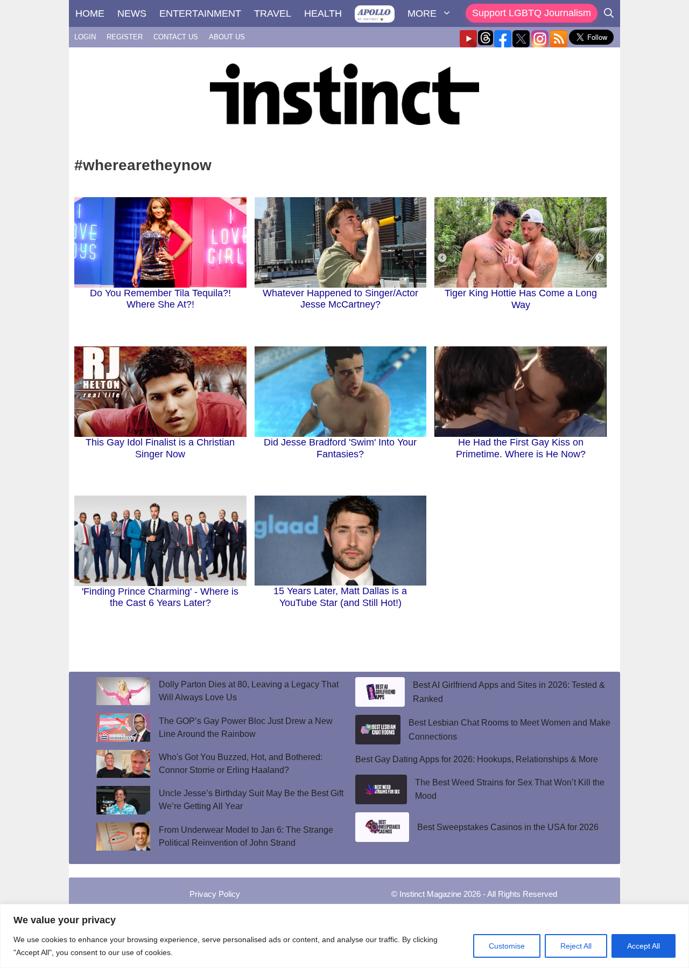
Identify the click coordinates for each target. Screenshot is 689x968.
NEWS (131, 13)
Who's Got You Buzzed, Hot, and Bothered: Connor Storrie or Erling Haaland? (240, 764)
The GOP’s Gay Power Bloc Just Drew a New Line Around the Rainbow (246, 727)
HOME (89, 13)
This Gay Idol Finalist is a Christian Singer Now (160, 448)
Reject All (576, 946)
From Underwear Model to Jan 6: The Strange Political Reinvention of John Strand (246, 836)
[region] (344, 936)
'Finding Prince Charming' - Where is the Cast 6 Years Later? (160, 597)
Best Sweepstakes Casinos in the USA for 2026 (508, 827)
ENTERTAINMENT (200, 13)
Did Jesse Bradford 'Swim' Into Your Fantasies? (340, 448)
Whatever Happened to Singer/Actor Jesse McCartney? (340, 299)
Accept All (643, 946)
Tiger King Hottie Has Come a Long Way (521, 299)
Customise (507, 946)
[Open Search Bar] (608, 13)
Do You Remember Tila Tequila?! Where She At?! (160, 299)
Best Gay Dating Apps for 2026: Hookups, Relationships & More (476, 759)
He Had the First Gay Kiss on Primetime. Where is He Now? (521, 448)
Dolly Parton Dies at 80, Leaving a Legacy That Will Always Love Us (249, 691)
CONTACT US (175, 37)
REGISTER (125, 37)
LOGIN (85, 37)
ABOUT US (227, 37)
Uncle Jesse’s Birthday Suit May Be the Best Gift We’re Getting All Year (251, 800)
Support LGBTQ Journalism (531, 13)
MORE (422, 13)
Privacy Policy (214, 894)
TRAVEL (272, 13)
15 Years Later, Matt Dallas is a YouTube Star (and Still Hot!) (340, 597)
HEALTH (323, 13)
